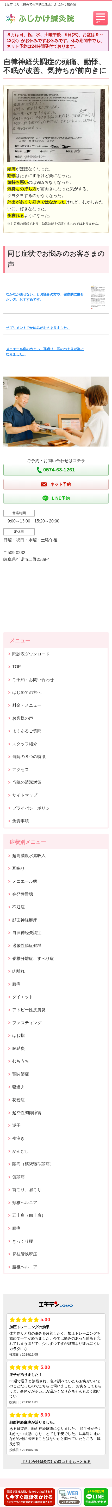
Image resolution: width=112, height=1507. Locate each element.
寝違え (18, 1087)
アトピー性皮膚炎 (29, 1010)
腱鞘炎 (18, 1048)
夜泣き (18, 1138)
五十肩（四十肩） (29, 1215)
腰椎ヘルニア (24, 1267)
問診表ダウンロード (31, 654)
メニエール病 (24, 881)
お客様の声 (22, 718)
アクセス (20, 769)
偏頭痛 (18, 1177)
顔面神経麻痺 (24, 920)
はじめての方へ (26, 692)
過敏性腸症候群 (26, 945)
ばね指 (18, 1035)
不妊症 (18, 907)
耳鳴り (18, 868)
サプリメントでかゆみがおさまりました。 (38, 328)
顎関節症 (20, 1074)
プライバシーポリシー (33, 808)
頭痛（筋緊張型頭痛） (33, 1164)
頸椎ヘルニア (24, 1202)
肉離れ (18, 971)
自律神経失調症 (26, 932)
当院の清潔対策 (26, 782)
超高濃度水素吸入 (29, 855)
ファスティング (26, 1023)
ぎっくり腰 (22, 1241)
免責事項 (20, 821)
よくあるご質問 (26, 731)
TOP (16, 666)
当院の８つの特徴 (29, 756)
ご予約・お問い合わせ (33, 679)
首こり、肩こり (26, 1189)
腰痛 (16, 1228)
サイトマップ (24, 795)
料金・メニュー (26, 705)
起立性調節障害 (26, 1112)
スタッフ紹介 (24, 744)
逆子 (16, 1125)
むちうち (20, 1061)
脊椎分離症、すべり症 (33, 958)
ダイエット (22, 997)
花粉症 (18, 1100)
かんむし (20, 1151)
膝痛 (16, 984)
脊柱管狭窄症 (24, 1254)
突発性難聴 (22, 894)
